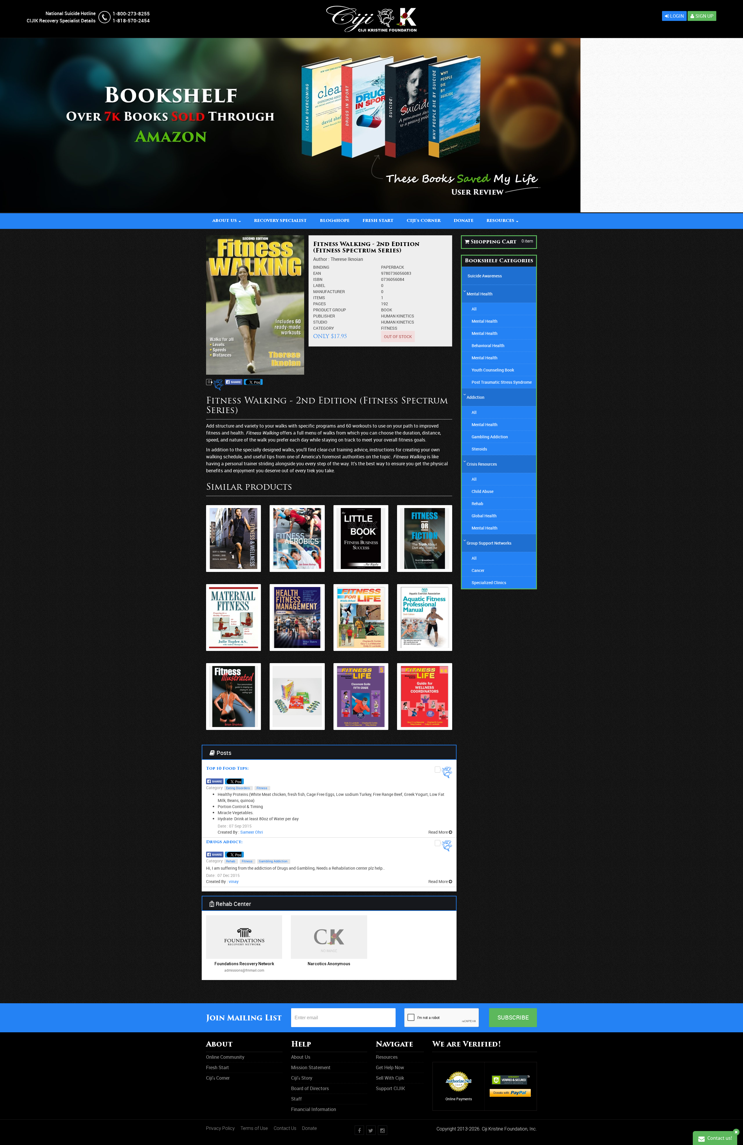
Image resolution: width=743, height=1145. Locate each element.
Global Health (484, 515)
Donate (309, 1128)
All (474, 309)
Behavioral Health (488, 345)
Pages (319, 303)
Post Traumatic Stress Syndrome (502, 382)
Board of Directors (310, 1088)
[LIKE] (219, 385)
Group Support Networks (489, 543)
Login (676, 16)
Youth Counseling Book (493, 370)
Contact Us (285, 1128)
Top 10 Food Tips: (227, 769)
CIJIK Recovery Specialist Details (61, 20)
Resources (387, 1057)
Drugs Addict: (224, 842)
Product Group (329, 310)
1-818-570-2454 (131, 20)
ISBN (317, 279)
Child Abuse (482, 491)
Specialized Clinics (489, 582)
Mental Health (480, 294)
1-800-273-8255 (131, 13)
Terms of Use (254, 1128)
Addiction (475, 397)
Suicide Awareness (485, 276)
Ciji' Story (301, 1078)
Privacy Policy (220, 1128)
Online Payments (459, 1098)
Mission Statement (311, 1067)
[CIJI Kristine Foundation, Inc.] (371, 9)
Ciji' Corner (424, 221)
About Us (300, 1057)
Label (319, 285)
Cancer (478, 570)
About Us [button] (225, 221)
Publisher (324, 316)
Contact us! (719, 1138)
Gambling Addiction (273, 861)
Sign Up (703, 16)
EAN (317, 273)
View (233, 546)
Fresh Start (378, 221)
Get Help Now (390, 1067)
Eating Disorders (238, 788)
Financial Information (313, 1109)
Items (319, 297)
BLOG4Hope (334, 221)
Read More (438, 832)
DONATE (463, 221)
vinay (234, 881)
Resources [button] (500, 221)
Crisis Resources (482, 464)
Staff (296, 1099)
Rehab (230, 861)
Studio (320, 322)
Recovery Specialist (280, 221)
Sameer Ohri (251, 832)
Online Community (225, 1057)
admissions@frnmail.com (244, 970)
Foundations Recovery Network (244, 963)
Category (323, 328)
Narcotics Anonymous (329, 963)
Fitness (389, 328)
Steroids (479, 449)
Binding (321, 267)
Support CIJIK (390, 1088)
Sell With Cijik (390, 1078)
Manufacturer (329, 291)
